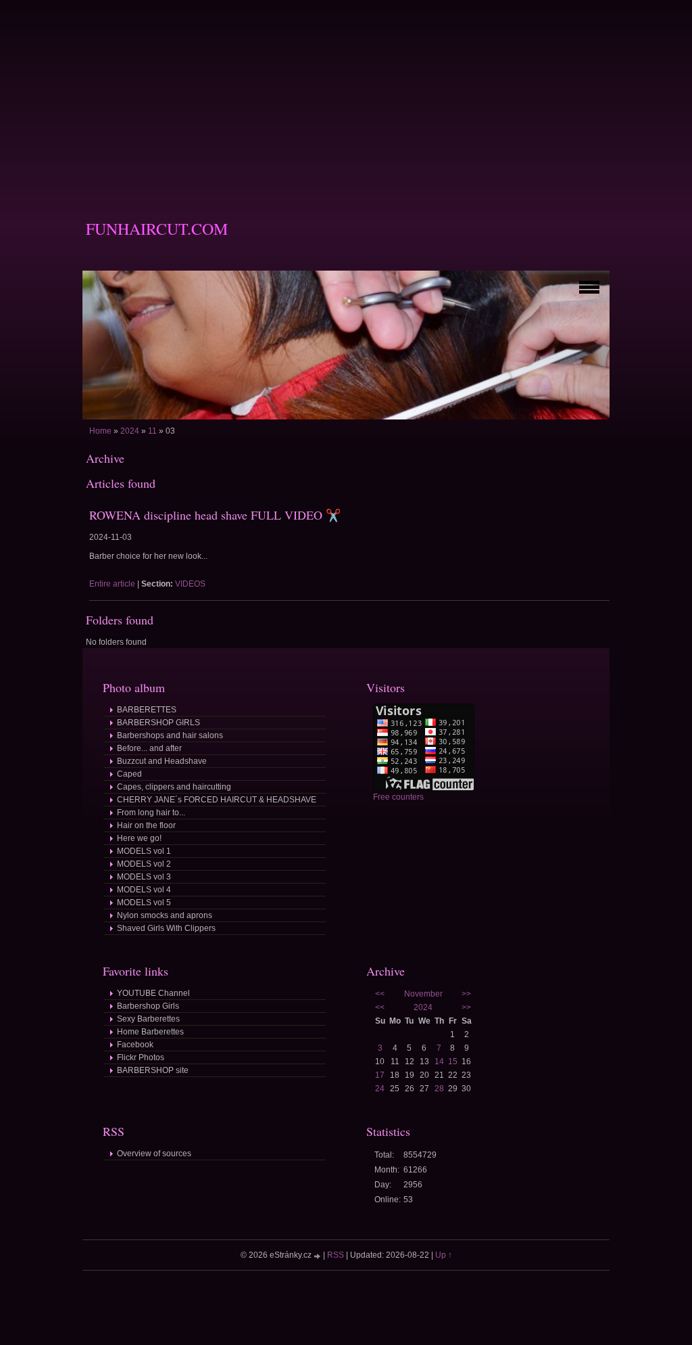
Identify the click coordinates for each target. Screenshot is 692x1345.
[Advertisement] (346, 94)
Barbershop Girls (148, 1006)
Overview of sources (154, 1153)
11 (152, 431)
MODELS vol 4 (144, 889)
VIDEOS (190, 584)
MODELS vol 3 (144, 877)
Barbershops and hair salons (170, 735)
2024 (129, 431)
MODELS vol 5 (144, 902)
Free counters (398, 797)
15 (453, 1061)
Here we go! (139, 838)
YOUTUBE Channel (153, 993)
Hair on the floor (146, 825)
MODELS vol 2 (144, 864)
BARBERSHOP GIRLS (158, 722)
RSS (335, 1255)
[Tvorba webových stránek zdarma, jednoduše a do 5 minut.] (318, 1256)
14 (439, 1061)
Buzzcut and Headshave (162, 761)
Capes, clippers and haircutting (174, 787)
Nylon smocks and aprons (164, 915)
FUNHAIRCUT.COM (157, 229)
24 (380, 1088)
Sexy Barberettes (148, 1019)
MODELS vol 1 (144, 851)
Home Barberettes (150, 1031)
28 (439, 1088)
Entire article (112, 584)
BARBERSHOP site (153, 1070)
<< (380, 994)
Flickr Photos (140, 1057)
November (423, 994)
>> (466, 994)
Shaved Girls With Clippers (166, 928)
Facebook (135, 1044)
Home (100, 431)
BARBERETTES (146, 709)
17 (380, 1075)
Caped (129, 774)
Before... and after (149, 748)
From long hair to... (151, 812)
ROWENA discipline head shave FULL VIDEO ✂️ (215, 515)
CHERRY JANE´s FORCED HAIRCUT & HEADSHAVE (216, 799)
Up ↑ (443, 1255)
